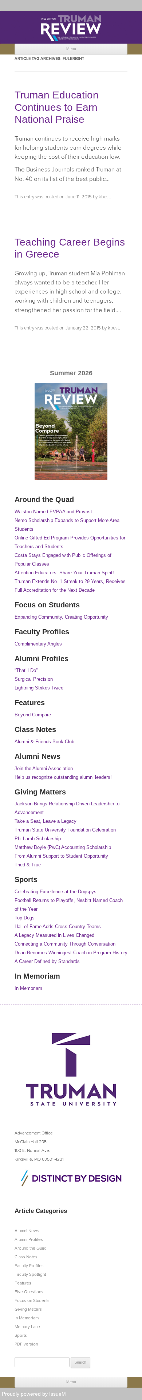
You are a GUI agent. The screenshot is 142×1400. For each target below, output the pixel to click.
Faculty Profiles (29, 1265)
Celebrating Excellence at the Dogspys (55, 891)
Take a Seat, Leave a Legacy (45, 821)
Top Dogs (25, 917)
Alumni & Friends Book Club (44, 741)
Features (23, 1283)
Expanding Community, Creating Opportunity (61, 617)
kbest (104, 197)
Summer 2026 (71, 373)
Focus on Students (32, 1300)
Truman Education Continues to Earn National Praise (57, 107)
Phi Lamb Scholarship (38, 838)
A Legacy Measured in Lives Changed (54, 935)
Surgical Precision (34, 679)
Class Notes (26, 1256)
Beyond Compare (33, 714)
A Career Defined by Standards (47, 961)
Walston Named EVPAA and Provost (53, 511)
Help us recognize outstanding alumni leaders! (63, 777)
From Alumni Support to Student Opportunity (61, 856)
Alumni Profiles (29, 1239)
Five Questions (29, 1291)
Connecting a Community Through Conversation (65, 944)
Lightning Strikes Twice (39, 688)
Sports (21, 1335)
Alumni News (27, 1230)
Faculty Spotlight (30, 1274)
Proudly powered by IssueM (34, 1394)
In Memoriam (28, 988)
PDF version (26, 1344)
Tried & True (28, 864)
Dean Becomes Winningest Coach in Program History (71, 952)
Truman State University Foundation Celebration (65, 830)
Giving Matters (28, 1309)
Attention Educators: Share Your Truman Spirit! (64, 572)
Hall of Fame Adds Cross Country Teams (58, 926)
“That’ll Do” (26, 670)
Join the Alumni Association (44, 768)
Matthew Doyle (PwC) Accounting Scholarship (63, 847)
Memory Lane (27, 1326)
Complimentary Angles (38, 644)
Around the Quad (31, 1248)
